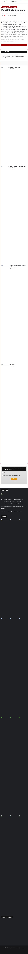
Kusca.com (23, 947)
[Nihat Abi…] (23, 766)
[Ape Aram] (5, 413)
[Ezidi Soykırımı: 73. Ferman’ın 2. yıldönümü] (14, 667)
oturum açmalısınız (14, 54)
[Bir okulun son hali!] (13, 931)
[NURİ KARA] (5, 568)
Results (14, 481)
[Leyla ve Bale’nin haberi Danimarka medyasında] (5, 314)
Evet (4, 472)
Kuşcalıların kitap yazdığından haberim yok (11, 475)
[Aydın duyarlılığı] (14, 864)
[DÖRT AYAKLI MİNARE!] (5, 766)
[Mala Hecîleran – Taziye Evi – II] (23, 864)
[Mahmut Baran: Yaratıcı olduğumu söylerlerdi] (5, 215)
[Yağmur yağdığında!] (20, 931)
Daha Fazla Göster (14, 44)
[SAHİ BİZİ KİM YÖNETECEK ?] (23, 568)
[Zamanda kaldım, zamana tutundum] (14, 568)
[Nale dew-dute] (5, 931)
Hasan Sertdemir (5, 7)
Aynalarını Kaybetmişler (15, 67)
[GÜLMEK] (5, 864)
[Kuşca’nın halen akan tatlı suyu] (20, 923)
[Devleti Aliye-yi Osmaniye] (5, 667)
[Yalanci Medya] (14, 766)
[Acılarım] (23, 667)
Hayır (4, 474)
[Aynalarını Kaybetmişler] (5, 116)
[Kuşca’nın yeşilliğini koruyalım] (5, 923)
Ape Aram (12, 364)
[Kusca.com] (14, 1)
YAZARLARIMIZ (14, 7)
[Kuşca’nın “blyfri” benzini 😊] (13, 923)
